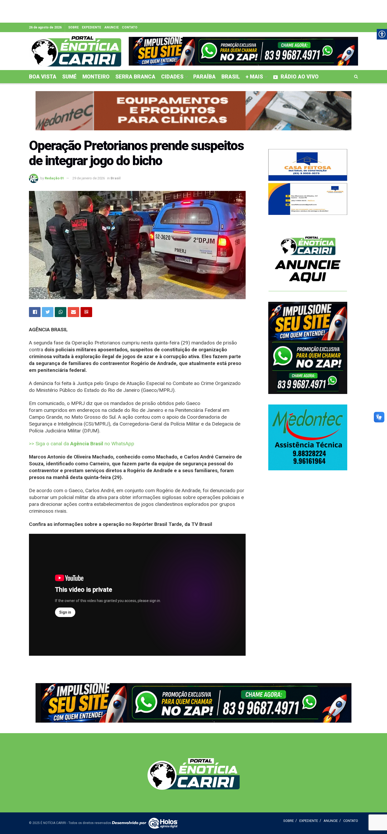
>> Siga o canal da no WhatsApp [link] (81, 444)
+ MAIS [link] (254, 76)
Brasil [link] (116, 178)
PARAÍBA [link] (204, 76)
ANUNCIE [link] (111, 27)
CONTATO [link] (129, 27)
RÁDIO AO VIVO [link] (300, 76)
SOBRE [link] (73, 27)
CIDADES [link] (172, 76)
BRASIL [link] (230, 76)
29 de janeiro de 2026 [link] (88, 178)
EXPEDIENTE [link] (91, 27)
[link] (75, 51)
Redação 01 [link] (54, 178)
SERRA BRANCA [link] (135, 76)
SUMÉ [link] (69, 76)
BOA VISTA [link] (42, 76)
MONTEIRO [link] (96, 76)
